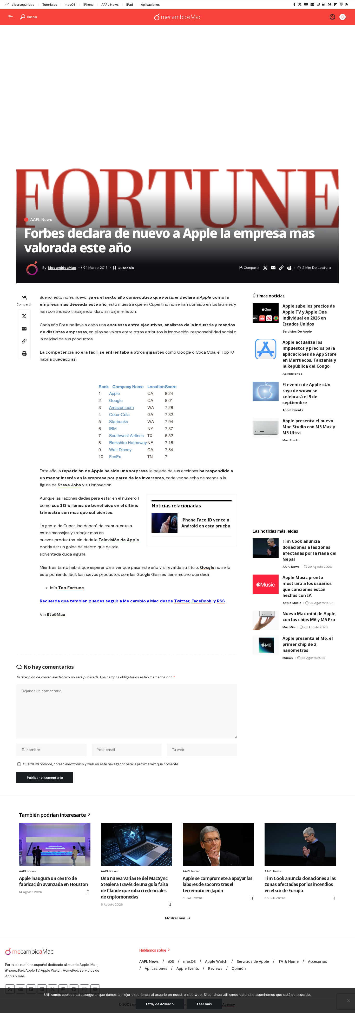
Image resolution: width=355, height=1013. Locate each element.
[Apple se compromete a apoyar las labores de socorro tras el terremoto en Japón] (218, 844)
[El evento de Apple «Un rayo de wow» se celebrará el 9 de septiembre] (266, 391)
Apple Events (292, 410)
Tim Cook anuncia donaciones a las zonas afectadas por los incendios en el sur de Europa (300, 884)
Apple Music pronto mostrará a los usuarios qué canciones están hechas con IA (307, 586)
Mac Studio (291, 440)
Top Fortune (70, 587)
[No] (348, 1000)
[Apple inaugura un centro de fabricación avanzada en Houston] (54, 844)
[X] (300, 4)
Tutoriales (49, 5)
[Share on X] (265, 268)
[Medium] (329, 4)
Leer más (204, 1004)
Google (207, 567)
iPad (129, 5)
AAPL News (110, 5)
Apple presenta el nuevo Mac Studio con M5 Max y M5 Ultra (308, 427)
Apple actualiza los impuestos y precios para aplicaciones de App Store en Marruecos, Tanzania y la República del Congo (309, 354)
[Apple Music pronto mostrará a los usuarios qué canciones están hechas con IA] (266, 584)
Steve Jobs (69, 485)
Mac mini (288, 627)
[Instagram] (318, 4)
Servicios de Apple (297, 331)
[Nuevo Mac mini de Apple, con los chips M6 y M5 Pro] (266, 620)
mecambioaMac (62, 267)
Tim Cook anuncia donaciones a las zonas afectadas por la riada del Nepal (309, 550)
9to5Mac (56, 614)
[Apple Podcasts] (341, 4)
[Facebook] (294, 4)
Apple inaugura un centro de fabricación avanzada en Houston (53, 881)
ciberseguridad (23, 5)
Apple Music (291, 603)
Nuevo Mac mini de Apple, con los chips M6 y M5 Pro (309, 616)
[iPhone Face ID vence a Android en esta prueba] (165, 523)
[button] (28, 16)
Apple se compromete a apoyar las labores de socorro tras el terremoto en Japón (217, 884)
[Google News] (312, 4)
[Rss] (347, 4)
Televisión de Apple (118, 540)
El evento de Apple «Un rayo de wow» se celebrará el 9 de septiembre (306, 393)
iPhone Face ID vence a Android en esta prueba (205, 523)
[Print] (289, 268)
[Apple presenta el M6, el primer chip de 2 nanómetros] (266, 645)
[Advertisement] (177, 69)
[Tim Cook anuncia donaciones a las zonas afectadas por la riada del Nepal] (266, 548)
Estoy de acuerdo (160, 1004)
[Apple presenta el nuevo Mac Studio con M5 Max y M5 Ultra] (266, 427)
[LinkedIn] (323, 4)
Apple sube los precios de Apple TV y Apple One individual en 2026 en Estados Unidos (308, 315)
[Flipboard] (335, 4)
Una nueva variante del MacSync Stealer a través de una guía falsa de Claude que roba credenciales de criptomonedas (134, 887)
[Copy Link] (281, 268)
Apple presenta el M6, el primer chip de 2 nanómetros (307, 644)
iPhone (88, 5)
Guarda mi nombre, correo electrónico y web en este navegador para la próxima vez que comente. (101, 764)
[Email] (273, 268)
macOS (70, 5)
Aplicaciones (150, 5)
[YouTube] (306, 4)
